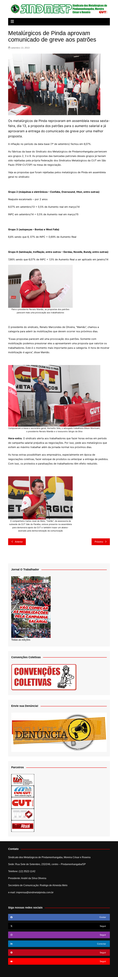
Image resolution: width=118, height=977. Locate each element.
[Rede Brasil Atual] (22, 826)
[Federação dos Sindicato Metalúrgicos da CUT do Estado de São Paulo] (22, 779)
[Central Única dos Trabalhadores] (22, 802)
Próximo (99, 541)
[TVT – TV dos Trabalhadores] (22, 814)
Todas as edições (20, 639)
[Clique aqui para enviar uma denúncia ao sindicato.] (59, 732)
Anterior (19, 541)
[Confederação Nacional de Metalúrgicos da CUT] (22, 791)
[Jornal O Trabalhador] (31, 607)
